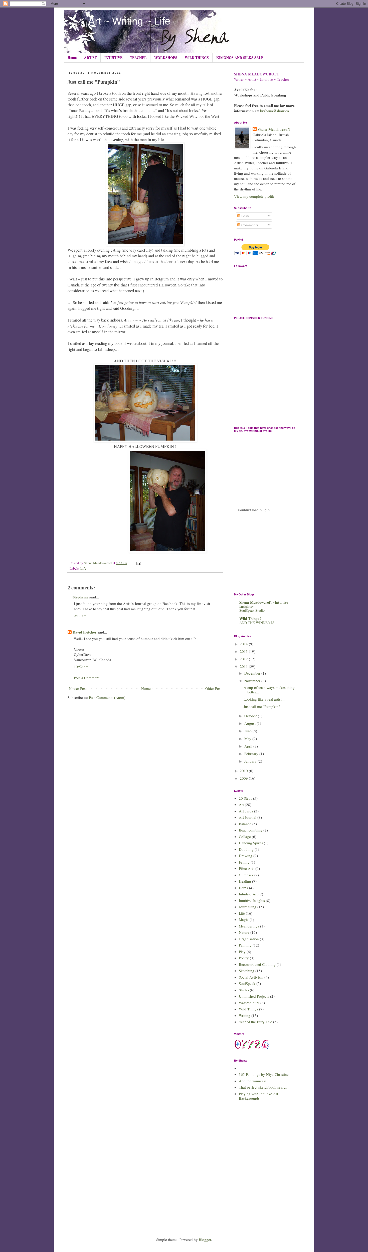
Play (242, 951)
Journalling (247, 906)
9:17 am (80, 615)
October (251, 715)
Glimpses (246, 874)
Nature (244, 932)
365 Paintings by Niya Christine (264, 1074)
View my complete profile (254, 196)
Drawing (245, 855)
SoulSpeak (247, 983)
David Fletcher (85, 632)
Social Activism (251, 977)
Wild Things (248, 1008)
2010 (244, 770)
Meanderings (249, 925)
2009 (244, 778)
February (251, 753)
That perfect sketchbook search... (264, 1087)
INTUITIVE (113, 57)
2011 (244, 666)
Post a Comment (86, 677)
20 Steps (245, 798)
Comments (249, 224)
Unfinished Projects (254, 996)
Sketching (246, 970)
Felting (244, 862)
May (248, 738)
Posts (244, 215)
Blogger (205, 1239)
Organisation (249, 938)
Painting (245, 945)
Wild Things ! (250, 618)
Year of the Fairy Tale (255, 1021)
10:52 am (81, 666)
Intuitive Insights (252, 900)
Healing (245, 881)
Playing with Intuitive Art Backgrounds (258, 1096)
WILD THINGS (197, 57)
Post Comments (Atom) (107, 697)
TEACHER (138, 57)
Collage (245, 836)
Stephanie (80, 597)
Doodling (246, 849)
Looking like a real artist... (264, 699)
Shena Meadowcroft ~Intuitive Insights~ (263, 604)
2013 (244, 651)
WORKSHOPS (165, 57)
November (252, 680)
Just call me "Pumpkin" (262, 706)
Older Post (213, 688)
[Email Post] (138, 563)
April (248, 746)
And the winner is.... (255, 1080)
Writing (244, 1015)
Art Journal (247, 817)
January (251, 761)
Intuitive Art (248, 893)
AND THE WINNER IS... (258, 622)
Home (72, 57)
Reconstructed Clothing (257, 964)
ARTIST (90, 57)
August (250, 723)
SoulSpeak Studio (252, 610)
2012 (244, 658)
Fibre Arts (246, 868)
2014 (244, 643)
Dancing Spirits (251, 842)
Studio (244, 989)
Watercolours (249, 1002)
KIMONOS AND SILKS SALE (239, 57)
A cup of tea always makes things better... (270, 689)
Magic (244, 919)
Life (83, 568)
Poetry (244, 957)
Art (241, 804)
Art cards (246, 810)
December (252, 673)
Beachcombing (250, 829)
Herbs (243, 887)
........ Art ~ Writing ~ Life (117, 21)
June (248, 730)
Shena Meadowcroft (274, 129)
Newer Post (78, 688)
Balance (245, 823)
